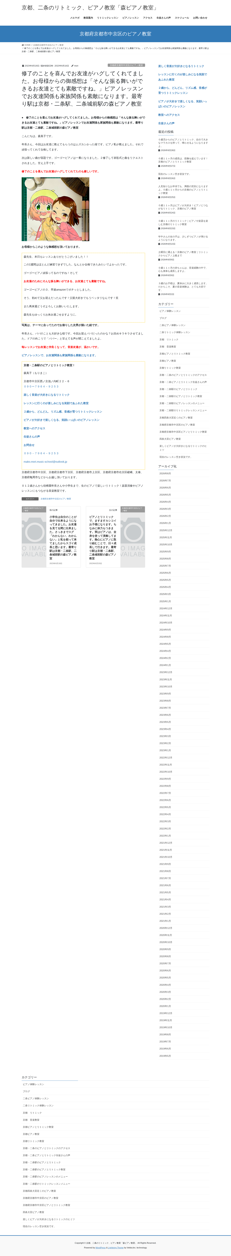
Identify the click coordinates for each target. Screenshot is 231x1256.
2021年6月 (165, 885)
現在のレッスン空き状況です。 (174, 174)
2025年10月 (165, 544)
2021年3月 (165, 906)
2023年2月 (165, 743)
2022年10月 (165, 771)
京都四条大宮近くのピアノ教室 (176, 417)
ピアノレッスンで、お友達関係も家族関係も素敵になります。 (59, 355)
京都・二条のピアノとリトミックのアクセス (183, 375)
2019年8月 (165, 1034)
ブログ (163, 318)
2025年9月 (165, 551)
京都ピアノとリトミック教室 (174, 353)
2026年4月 (165, 501)
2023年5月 (165, 722)
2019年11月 (165, 1020)
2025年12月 (165, 530)
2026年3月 (165, 509)
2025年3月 (165, 594)
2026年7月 (165, 480)
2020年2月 (165, 999)
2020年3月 (165, 992)
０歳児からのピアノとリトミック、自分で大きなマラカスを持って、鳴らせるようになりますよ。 (183, 142)
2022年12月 (165, 757)
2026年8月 (165, 473)
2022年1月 (165, 835)
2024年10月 (165, 622)
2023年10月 (165, 686)
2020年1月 (165, 1006)
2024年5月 (165, 644)
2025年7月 (165, 565)
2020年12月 (165, 928)
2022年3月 (165, 821)
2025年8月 (165, 558)
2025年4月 (165, 587)
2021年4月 (165, 899)
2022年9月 (165, 778)
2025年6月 (165, 572)
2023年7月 (165, 707)
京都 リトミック (168, 339)
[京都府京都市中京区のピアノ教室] (34, 513)
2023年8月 (165, 700)
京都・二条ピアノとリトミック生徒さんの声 (183, 382)
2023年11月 (165, 679)
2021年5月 (165, 892)
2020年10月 (165, 942)
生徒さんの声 (32, 436)
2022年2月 (165, 828)
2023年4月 (165, 729)
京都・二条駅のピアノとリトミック (178, 389)
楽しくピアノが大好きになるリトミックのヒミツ (183, 448)
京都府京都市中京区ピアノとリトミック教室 (183, 431)
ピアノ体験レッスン (170, 311)
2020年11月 (165, 935)
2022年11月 (165, 764)
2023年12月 (165, 672)
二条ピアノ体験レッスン (172, 325)
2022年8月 (165, 786)
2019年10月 (165, 1027)
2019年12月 (165, 1013)
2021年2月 (165, 913)
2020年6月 (165, 970)
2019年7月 (165, 1041)
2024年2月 (165, 658)
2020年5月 (165, 977)
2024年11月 (165, 615)
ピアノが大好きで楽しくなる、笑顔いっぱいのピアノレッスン (61, 419)
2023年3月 (165, 736)
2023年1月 (165, 750)
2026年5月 (165, 494)
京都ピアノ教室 (167, 360)
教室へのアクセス (34, 428)
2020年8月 (165, 956)
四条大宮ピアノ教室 (170, 439)
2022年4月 (165, 814)
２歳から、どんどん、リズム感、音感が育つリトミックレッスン (63, 411)
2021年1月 (165, 921)
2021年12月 (165, 842)
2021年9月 (165, 864)
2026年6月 (165, 487)
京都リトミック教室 (170, 367)
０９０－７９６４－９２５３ (41, 453)
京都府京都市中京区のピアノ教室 (126, 65)
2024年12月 (165, 608)
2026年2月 (165, 516)
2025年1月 (165, 601)
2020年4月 (165, 985)
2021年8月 (165, 871)
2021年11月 (165, 850)
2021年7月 (165, 878)
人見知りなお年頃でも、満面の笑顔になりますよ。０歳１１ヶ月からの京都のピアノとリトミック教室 (183, 189)
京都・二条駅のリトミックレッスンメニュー (183, 410)
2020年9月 (165, 949)
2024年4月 (165, 651)
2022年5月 (165, 807)
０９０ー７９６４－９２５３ (41, 386)
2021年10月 (165, 857)
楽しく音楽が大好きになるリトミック (47, 394)
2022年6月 (165, 800)
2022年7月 (165, 793)
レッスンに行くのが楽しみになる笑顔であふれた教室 (56, 403)
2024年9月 (165, 629)
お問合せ (29, 445)
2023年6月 (165, 715)
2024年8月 (165, 636)
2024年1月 (165, 665)
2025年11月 (165, 537)
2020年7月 (165, 963)
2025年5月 (165, 580)
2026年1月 (165, 523)
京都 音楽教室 (167, 346)
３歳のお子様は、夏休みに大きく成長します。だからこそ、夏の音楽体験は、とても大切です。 (183, 286)
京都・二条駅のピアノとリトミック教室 (180, 396)
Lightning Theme (116, 1248)
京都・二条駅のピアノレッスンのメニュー (181, 403)
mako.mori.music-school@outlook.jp (45, 461)
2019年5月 (165, 1056)
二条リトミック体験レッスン (174, 332)
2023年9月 (165, 693)
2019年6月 (165, 1048)
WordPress (101, 1248)
